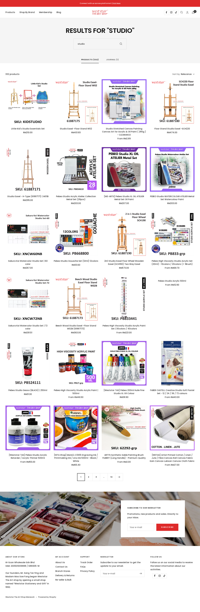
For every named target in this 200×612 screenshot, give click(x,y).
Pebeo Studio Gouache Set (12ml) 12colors (76, 261)
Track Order (86, 562)
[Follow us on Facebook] (166, 12)
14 (111, 477)
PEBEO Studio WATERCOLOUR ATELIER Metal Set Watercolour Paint (172, 198)
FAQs (83, 566)
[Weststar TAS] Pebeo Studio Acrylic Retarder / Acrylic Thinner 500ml (28, 457)
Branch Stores (62, 571)
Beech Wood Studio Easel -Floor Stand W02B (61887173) (76, 327)
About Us (60, 562)
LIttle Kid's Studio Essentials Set (28, 128)
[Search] (181, 12)
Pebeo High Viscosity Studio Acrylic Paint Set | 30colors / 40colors (124, 327)
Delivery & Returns (65, 575)
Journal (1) (112, 60)
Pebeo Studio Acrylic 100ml (172, 280)
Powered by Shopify (47, 597)
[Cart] (193, 12)
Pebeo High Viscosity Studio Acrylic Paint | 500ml (76, 392)
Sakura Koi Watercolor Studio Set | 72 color (27, 327)
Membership (45, 12)
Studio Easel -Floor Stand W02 (76, 128)
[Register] (141, 573)
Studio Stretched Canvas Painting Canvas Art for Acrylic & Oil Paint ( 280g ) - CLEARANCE (124, 131)
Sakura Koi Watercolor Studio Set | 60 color (28, 263)
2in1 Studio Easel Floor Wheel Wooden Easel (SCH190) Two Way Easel (124, 263)
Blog (58, 12)
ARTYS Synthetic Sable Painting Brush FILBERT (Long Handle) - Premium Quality (124, 457)
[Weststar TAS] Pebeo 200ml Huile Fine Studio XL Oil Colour (124, 392)
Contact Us (61, 566)
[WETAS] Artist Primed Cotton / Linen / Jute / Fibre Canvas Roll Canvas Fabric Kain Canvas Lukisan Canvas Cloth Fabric (172, 458)
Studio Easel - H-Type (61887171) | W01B (27, 196)
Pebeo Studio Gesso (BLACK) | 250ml (27, 390)
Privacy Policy (87, 571)
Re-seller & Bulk (63, 579)
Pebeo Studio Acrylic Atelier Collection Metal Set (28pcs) (76, 198)
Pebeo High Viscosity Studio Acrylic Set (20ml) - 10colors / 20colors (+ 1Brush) (172, 263)
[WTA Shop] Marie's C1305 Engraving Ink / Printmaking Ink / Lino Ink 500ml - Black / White (76, 458)
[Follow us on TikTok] (176, 12)
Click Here (115, 3)
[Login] (187, 12)
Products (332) (90, 60)
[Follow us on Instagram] (171, 12)
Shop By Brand (27, 12)
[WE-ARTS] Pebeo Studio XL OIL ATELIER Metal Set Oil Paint (124, 198)
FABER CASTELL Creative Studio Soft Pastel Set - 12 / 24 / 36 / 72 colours (172, 392)
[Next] (119, 477)
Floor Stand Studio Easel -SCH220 (172, 128)
